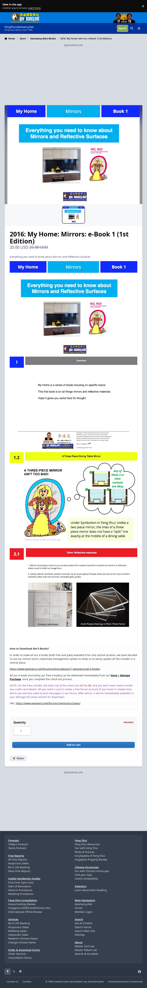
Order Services (17, 953)
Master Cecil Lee (84, 946)
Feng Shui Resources (87, 844)
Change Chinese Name (22, 942)
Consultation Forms (20, 957)
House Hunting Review (21, 904)
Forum (78, 908)
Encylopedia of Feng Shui (90, 855)
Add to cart (73, 744)
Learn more (7, 6)
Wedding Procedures (21, 894)
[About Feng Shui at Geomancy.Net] (127, 14)
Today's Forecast (18, 844)
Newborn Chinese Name (23, 938)
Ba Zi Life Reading (19, 867)
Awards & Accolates (86, 953)
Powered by (125, 981)
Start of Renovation (19, 886)
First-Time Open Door (21, 882)
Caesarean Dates (18, 934)
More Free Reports (19, 871)
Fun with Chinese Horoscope (92, 871)
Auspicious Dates (18, 863)
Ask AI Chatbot (83, 923)
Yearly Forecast (17, 848)
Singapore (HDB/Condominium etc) (29, 908)
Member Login (83, 912)
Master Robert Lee (86, 950)
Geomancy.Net (83, 904)
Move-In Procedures (20, 890)
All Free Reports (17, 859)
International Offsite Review (25, 912)
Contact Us (12, 981)
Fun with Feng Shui (86, 848)
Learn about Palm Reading (91, 890)
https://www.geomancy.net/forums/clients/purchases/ (48, 703)
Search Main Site (85, 931)
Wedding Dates (17, 931)
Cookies (27, 981)
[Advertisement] (73, 72)
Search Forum (83, 927)
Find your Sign (83, 875)
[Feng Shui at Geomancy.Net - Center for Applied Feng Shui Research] (25, 14)
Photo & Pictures (84, 852)
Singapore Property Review (91, 859)
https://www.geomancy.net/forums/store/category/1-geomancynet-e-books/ (55, 669)
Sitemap (80, 934)
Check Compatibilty (86, 878)
